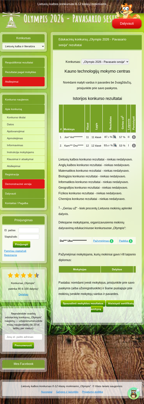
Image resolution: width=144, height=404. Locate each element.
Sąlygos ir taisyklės (67, 391)
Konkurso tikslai (16, 117)
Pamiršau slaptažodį (15, 251)
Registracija (12, 174)
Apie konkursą (13, 109)
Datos (10, 124)
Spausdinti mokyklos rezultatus (83, 303)
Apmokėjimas (15, 138)
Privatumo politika (92, 391)
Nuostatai (46, 391)
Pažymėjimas (101, 240)
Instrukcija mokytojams (20, 152)
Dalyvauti (127, 23)
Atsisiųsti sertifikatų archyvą (112, 306)
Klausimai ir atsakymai (20, 159)
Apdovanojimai (15, 131)
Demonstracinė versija (18, 183)
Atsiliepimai (11, 81)
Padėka (124, 240)
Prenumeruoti (23, 345)
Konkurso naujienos (16, 99)
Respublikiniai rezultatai (19, 62)
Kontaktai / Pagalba (16, 203)
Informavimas (15, 145)
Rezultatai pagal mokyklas (20, 72)
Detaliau (23, 294)
